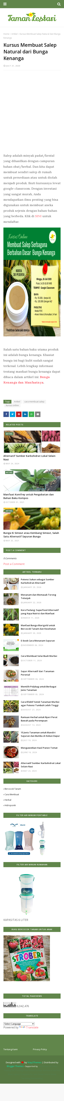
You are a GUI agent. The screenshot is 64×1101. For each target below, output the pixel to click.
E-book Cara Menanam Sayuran (38, 640)
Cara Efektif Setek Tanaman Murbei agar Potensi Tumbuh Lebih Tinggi (40, 703)
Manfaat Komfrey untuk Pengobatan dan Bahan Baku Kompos (28, 496)
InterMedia (43, 1066)
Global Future (44, 1074)
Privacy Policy (40, 1049)
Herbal (8, 799)
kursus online (12, 405)
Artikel (14, 33)
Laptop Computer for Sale (25, 1074)
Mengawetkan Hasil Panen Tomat (39, 747)
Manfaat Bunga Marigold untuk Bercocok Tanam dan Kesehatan (38, 627)
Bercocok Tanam (13, 788)
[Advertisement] (32, 109)
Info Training (17, 1070)
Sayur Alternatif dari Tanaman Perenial (37, 673)
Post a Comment (14, 564)
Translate (32, 1027)
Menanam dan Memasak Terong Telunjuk (38, 596)
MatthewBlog (37, 1078)
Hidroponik (10, 805)
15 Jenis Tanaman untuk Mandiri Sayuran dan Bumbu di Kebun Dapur (40, 734)
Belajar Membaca (44, 1070)
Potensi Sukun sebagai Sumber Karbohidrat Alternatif (37, 581)
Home (6, 33)
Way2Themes (34, 1062)
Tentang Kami (10, 1049)
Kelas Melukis (29, 1070)
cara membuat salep (34, 401)
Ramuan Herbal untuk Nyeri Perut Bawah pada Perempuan (39, 719)
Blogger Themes (15, 1066)
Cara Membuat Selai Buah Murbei (39, 655)
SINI (38, 216)
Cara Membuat (12, 794)
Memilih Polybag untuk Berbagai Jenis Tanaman (38, 688)
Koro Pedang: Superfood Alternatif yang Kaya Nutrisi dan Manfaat (40, 611)
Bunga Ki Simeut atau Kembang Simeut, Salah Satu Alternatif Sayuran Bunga (31, 534)
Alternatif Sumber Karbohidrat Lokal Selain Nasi (29, 457)
